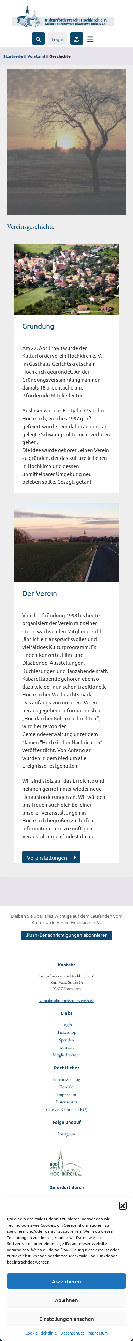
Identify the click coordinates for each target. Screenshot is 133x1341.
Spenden (66, 1039)
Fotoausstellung (66, 1079)
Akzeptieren (66, 1281)
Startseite (13, 56)
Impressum (98, 1333)
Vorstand (36, 56)
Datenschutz (72, 1333)
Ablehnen (66, 1300)
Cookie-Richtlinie (41, 1333)
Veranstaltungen (47, 857)
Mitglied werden (67, 1054)
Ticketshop (66, 1032)
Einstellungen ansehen (66, 1318)
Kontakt (66, 1047)
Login (57, 39)
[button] (122, 1205)
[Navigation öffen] (90, 39)
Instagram (66, 1134)
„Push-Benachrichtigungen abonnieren (66, 935)
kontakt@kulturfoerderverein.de (66, 1000)
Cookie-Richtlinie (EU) (66, 1109)
